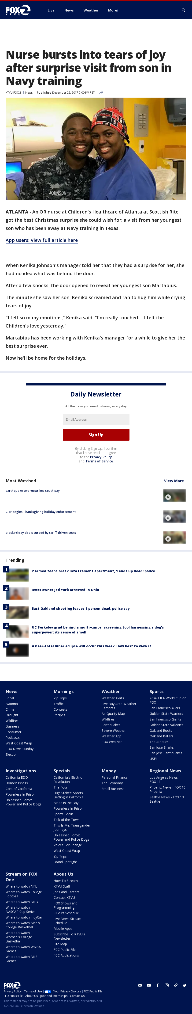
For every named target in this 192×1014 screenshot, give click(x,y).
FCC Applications (66, 955)
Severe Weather (114, 730)
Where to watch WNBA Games (23, 949)
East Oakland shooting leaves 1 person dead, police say (81, 608)
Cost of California (19, 788)
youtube (149, 985)
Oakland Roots (161, 730)
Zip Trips (60, 698)
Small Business (113, 788)
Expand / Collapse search (183, 10)
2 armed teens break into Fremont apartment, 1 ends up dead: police (93, 571)
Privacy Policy (101, 457)
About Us (63, 874)
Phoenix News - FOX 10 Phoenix (167, 789)
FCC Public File (65, 949)
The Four (60, 787)
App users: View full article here (42, 240)
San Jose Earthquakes (166, 753)
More (112, 10)
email (140, 985)
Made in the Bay (66, 803)
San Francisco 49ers (165, 708)
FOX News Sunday (19, 749)
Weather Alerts (113, 698)
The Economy (112, 783)
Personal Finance (115, 777)
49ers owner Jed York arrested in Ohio (65, 589)
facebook (158, 985)
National (12, 703)
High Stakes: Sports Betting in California (68, 795)
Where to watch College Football (24, 894)
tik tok (175, 985)
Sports (156, 691)
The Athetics (159, 742)
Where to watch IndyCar (24, 917)
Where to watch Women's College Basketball (19, 936)
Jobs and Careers (66, 892)
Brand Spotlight (65, 862)
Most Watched (21, 481)
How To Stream (66, 880)
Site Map (60, 944)
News (29, 93)
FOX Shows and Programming (66, 905)
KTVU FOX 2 (13, 93)
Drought (12, 715)
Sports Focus (64, 814)
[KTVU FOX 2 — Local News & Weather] (21, 10)
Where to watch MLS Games (21, 958)
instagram (166, 985)
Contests (60, 709)
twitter (184, 985)
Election (12, 754)
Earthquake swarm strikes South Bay (33, 490)
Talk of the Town (67, 819)
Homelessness (17, 783)
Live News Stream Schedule (67, 920)
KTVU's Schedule (66, 913)
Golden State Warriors (166, 713)
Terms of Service (99, 461)
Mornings (64, 691)
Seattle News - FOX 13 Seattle (167, 799)
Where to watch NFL (21, 886)
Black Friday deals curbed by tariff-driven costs (41, 532)
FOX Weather (112, 742)
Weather (111, 691)
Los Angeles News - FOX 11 (165, 779)
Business (12, 726)
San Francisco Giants (165, 719)
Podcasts (13, 737)
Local (10, 698)
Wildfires (12, 720)
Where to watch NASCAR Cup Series (20, 909)
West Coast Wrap (19, 743)
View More (174, 481)
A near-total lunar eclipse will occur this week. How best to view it (91, 646)
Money (109, 771)
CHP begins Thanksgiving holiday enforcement (41, 512)
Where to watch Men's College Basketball (23, 925)
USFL (154, 758)
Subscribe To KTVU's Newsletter (69, 936)
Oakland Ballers (161, 736)
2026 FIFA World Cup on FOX (168, 700)
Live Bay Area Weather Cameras (119, 705)
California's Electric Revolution (68, 779)
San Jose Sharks (162, 747)
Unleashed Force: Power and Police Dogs (23, 802)
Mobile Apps (63, 928)
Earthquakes (111, 725)
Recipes (59, 715)
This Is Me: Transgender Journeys (72, 827)
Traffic (58, 703)
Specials (62, 771)
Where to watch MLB (22, 902)
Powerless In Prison (21, 794)
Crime (10, 709)
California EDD (17, 777)
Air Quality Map (113, 713)
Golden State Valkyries (166, 725)
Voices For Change (68, 845)
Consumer (13, 732)
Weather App (111, 736)
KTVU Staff (62, 886)
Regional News (165, 771)
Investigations (21, 771)
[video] (174, 495)
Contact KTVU (64, 897)
